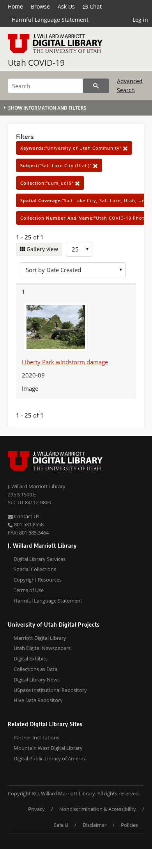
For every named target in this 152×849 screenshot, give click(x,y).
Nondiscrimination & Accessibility (97, 808)
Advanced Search (130, 85)
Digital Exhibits (31, 658)
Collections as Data (35, 669)
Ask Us (66, 6)
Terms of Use (29, 590)
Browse (40, 6)
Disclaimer (94, 824)
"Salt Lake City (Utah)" (56, 165)
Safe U (61, 824)
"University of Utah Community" (71, 148)
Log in (140, 19)
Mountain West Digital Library (48, 747)
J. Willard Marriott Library (36, 486)
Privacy (36, 808)
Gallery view (41, 249)
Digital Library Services (39, 559)
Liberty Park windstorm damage (65, 362)
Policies (129, 824)
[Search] (96, 86)
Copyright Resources (38, 579)
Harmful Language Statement (50, 19)
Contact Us (26, 516)
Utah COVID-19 (36, 62)
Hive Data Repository (38, 700)
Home (15, 6)
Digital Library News (37, 679)
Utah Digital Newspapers (42, 648)
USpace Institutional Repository (50, 690)
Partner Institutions (36, 737)
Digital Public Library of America (50, 758)
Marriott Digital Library (40, 637)
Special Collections (35, 569)
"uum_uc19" (47, 183)
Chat (95, 6)
